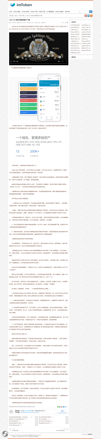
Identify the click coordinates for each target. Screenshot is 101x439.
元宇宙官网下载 (14, 421)
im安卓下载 (42, 11)
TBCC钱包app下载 (14, 425)
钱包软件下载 (86, 45)
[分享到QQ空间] (60, 406)
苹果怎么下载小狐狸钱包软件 (17, 419)
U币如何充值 (15, 429)
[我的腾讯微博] (88, 15)
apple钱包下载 (86, 32)
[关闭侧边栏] (67, 22)
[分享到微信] (58, 406)
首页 (10, 11)
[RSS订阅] (91, 15)
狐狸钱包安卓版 (14, 406)
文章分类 (67, 11)
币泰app (85, 39)
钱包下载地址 (86, 29)
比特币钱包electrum (88, 25)
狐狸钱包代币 (86, 48)
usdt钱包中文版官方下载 (89, 43)
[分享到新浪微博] (61, 406)
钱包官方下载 (86, 27)
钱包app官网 (75, 32)
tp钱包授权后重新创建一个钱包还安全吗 (20, 417)
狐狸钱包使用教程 (22, 406)
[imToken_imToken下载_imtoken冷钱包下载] (21, 4)
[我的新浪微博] (86, 15)
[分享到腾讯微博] (63, 406)
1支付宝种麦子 (43, 419)
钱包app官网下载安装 (88, 41)
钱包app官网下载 (87, 50)
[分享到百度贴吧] (65, 406)
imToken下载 (33, 11)
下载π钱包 (74, 29)
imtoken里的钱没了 (60, 429)
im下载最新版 (50, 11)
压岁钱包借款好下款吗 (15, 423)
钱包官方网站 (75, 39)
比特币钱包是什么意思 (77, 27)
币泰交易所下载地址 (88, 36)
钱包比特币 (75, 45)
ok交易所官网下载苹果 (45, 417)
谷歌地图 (30, 436)
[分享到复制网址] (67, 406)
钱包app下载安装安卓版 (78, 34)
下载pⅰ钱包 (75, 41)
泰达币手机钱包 (76, 43)
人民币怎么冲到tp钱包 (45, 421)
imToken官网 (25, 11)
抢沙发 (44, 22)
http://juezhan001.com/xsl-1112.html (30, 412)
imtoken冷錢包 (59, 11)
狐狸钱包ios (75, 36)
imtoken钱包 (13, 22)
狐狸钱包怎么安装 (31, 406)
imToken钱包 (16, 11)
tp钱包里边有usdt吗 (45, 423)
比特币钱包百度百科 (77, 25)
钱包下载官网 (75, 48)
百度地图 (36, 436)
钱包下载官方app (76, 50)
